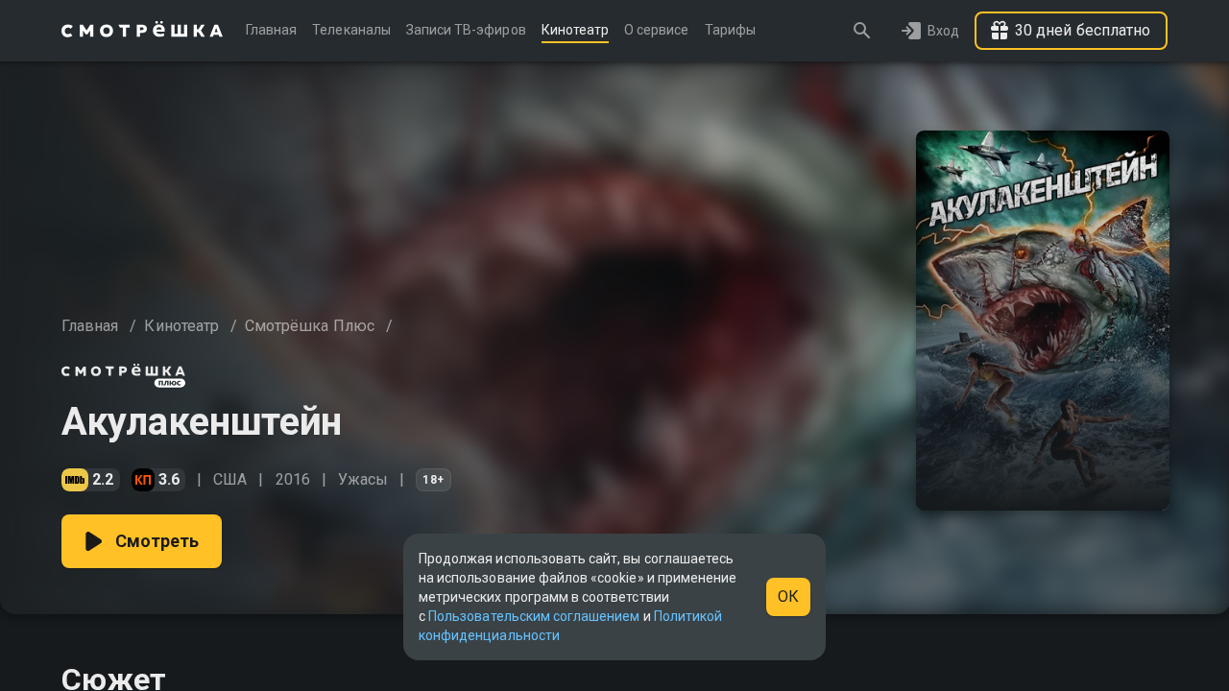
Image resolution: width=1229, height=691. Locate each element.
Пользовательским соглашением (533, 616)
